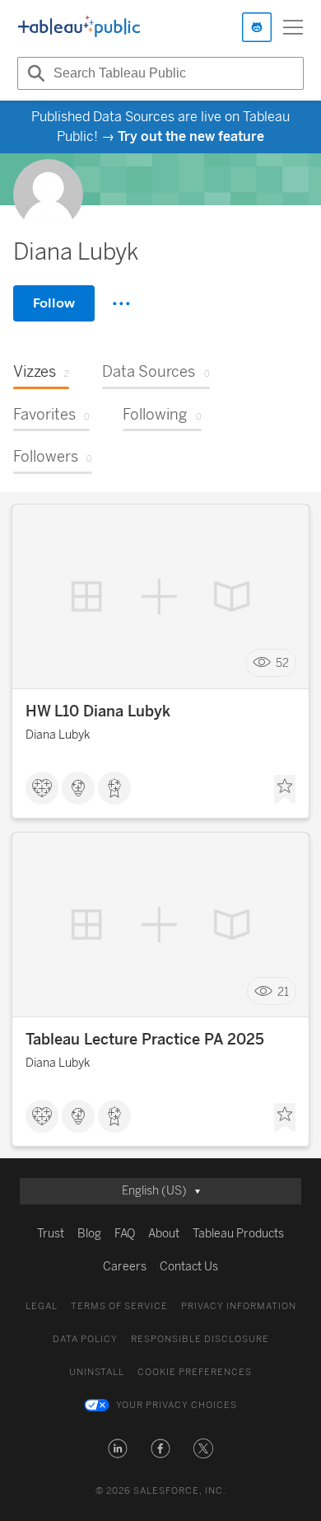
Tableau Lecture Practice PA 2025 (145, 1039)
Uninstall (96, 1372)
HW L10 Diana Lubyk (98, 711)
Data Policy (85, 1339)
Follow (54, 303)
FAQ (124, 1234)
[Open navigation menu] (293, 27)
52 (282, 663)
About (163, 1234)
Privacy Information (238, 1306)
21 (283, 991)
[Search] (34, 73)
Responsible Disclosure (200, 1339)
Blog (89, 1234)
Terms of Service (119, 1306)
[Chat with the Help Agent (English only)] (257, 27)
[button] (118, 1448)
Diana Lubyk (58, 735)
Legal (42, 1306)
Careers (125, 1267)
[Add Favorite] (284, 790)
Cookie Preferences (194, 1372)
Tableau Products (238, 1234)
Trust (50, 1234)
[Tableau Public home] (79, 27)
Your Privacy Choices (176, 1405)
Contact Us (189, 1267)
